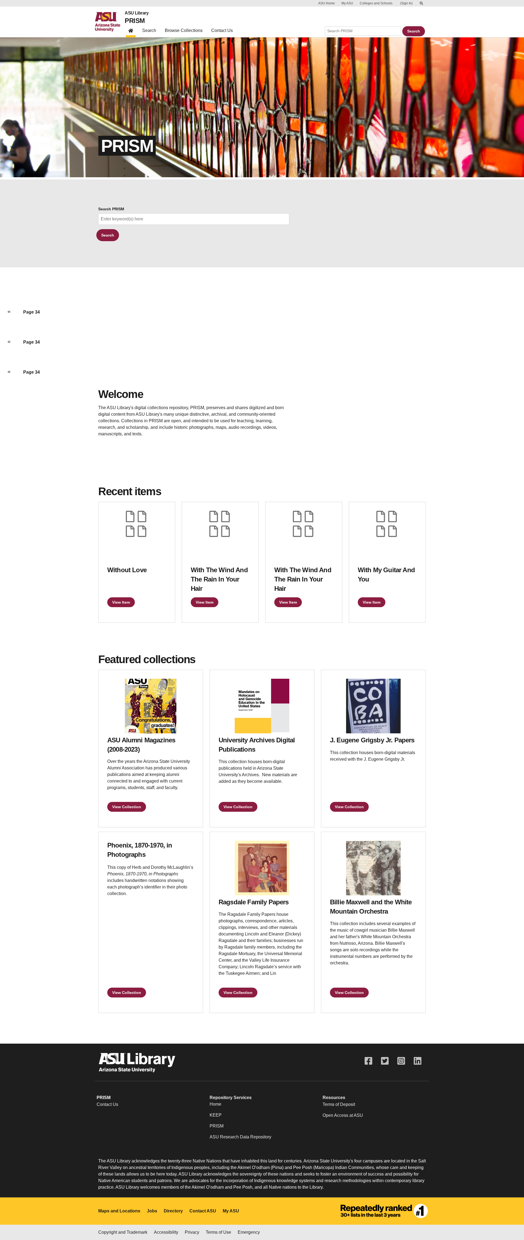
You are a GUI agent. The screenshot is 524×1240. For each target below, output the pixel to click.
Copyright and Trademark (122, 1232)
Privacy (192, 1232)
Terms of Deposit (339, 1104)
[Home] (110, 22)
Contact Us (222, 30)
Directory (173, 1211)
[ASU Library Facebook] (368, 1061)
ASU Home (326, 3)
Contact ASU (202, 1211)
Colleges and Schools (376, 3)
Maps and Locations (119, 1211)
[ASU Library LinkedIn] (417, 1061)
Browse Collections (184, 30)
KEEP (216, 1115)
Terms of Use (218, 1232)
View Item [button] (121, 602)
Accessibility (166, 1232)
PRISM (135, 20)
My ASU (347, 3)
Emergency (249, 1232)
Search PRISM (111, 209)
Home (215, 1104)
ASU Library (136, 13)
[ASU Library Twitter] (385, 1061)
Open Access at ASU (343, 1115)
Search (149, 30)
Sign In (406, 3)
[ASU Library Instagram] (401, 1061)
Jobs (152, 1211)
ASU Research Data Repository (240, 1137)
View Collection (126, 807)
